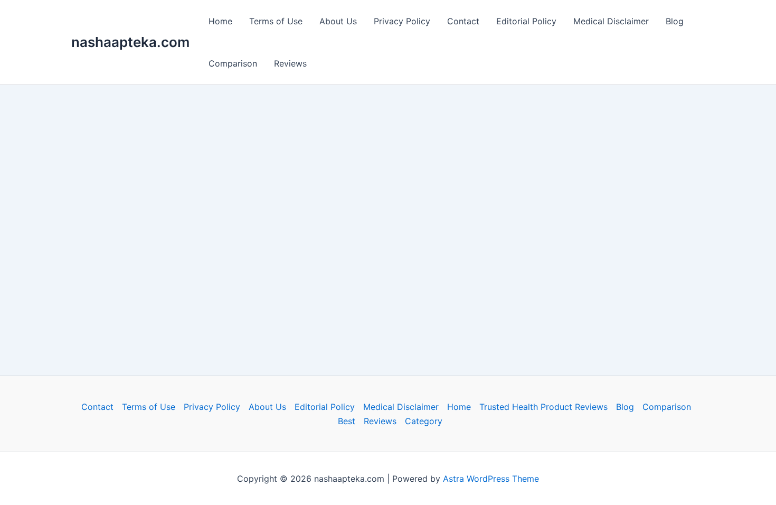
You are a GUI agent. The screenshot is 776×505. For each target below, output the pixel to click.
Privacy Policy (402, 21)
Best (346, 421)
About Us (338, 21)
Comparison (233, 63)
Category (423, 421)
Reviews (290, 63)
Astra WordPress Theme (491, 478)
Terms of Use (275, 21)
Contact (463, 21)
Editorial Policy (526, 21)
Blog (675, 21)
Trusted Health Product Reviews (543, 406)
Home (220, 21)
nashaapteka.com (130, 42)
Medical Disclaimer (611, 21)
